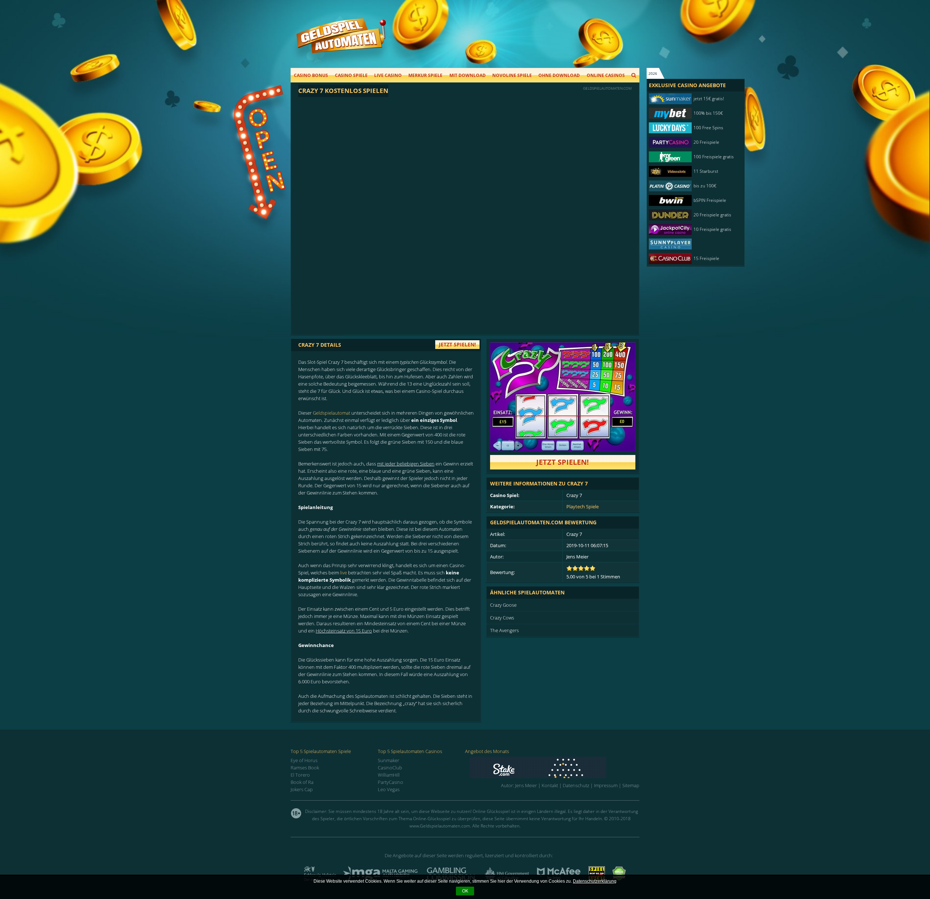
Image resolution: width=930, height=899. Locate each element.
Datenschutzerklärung (594, 881)
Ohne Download (559, 75)
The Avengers (504, 630)
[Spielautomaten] (341, 43)
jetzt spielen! (457, 344)
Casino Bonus (311, 75)
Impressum (606, 785)
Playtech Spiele (582, 506)
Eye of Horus (304, 760)
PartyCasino (390, 782)
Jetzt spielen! (562, 462)
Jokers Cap (302, 789)
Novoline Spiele (512, 75)
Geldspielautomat (331, 413)
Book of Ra (302, 782)
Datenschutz (576, 785)
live (343, 572)
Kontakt (550, 785)
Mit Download (467, 75)
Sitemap (630, 785)
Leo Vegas (389, 789)
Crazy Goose (503, 605)
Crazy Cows (502, 617)
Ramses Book (305, 767)
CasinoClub (390, 767)
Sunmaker (388, 760)
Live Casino (388, 75)
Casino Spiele (351, 75)
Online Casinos (606, 75)
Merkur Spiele (425, 75)
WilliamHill (389, 775)
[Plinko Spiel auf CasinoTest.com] (554, 767)
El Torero (300, 775)
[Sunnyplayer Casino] (692, 244)
